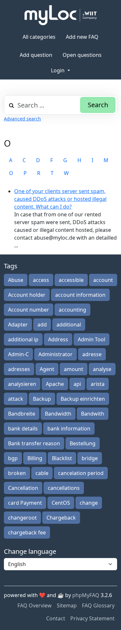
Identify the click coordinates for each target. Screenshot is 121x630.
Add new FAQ (82, 36)
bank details (23, 428)
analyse (102, 369)
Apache (55, 383)
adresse (92, 354)
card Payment (25, 502)
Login (58, 70)
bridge (90, 458)
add (42, 324)
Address (58, 339)
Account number (28, 309)
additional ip (23, 339)
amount (73, 369)
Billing (34, 458)
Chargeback (61, 517)
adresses (19, 369)
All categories (39, 36)
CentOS (61, 502)
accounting (72, 309)
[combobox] (60, 105)
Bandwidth (58, 413)
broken (17, 473)
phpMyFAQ (85, 595)
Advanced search (22, 119)
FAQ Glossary (98, 605)
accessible (71, 280)
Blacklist (62, 458)
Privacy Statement (92, 618)
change (89, 502)
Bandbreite (21, 413)
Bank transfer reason (34, 443)
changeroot (22, 517)
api (77, 383)
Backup (42, 398)
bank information (68, 428)
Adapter (18, 324)
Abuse (15, 280)
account (103, 280)
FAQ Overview (34, 605)
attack (15, 398)
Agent (47, 369)
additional (68, 324)
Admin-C (18, 354)
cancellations (64, 487)
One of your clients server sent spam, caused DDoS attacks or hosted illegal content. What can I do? (60, 199)
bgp (13, 458)
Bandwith (92, 413)
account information (80, 294)
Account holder (26, 294)
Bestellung (83, 443)
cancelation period (81, 473)
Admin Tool (91, 339)
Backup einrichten (83, 398)
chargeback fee (27, 532)
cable (41, 473)
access (41, 280)
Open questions (82, 54)
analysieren (22, 383)
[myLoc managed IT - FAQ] (61, 15)
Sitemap (67, 605)
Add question (36, 54)
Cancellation (23, 487)
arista (98, 383)
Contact (55, 618)
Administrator (55, 354)
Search (98, 104)
